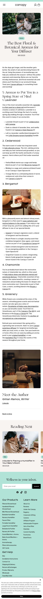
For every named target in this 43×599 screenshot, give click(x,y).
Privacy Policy (36, 590)
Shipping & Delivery (8, 564)
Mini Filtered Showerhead (10, 512)
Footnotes (27, 535)
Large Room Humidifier (10, 526)
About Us (27, 504)
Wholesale (5, 573)
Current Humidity (29, 532)
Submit (36, 486)
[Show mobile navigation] (4, 5)
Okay (21, 596)
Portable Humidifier (8, 523)
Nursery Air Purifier (8, 531)
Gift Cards (5, 548)
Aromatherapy (7, 542)
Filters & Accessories (9, 545)
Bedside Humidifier (8, 514)
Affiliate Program (29, 520)
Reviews (26, 506)
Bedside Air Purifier (8, 529)
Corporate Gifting (29, 515)
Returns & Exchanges (9, 567)
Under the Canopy (30, 509)
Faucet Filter (6, 520)
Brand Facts (27, 537)
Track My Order (7, 576)
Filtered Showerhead (9, 504)
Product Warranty (8, 570)
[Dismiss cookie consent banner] (40, 580)
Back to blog (7, 414)
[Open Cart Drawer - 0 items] (39, 5)
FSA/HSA (26, 529)
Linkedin (5, 403)
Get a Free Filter (29, 526)
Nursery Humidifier (8, 517)
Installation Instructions (10, 559)
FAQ (3, 556)
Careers (26, 518)
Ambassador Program (31, 523)
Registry (26, 512)
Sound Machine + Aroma (10, 534)
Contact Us (6, 561)
